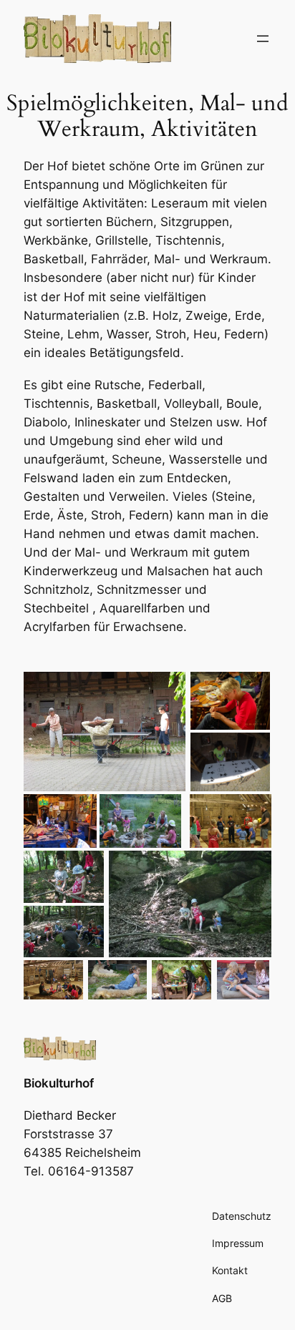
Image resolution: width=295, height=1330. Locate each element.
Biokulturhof (59, 1083)
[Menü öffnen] (262, 38)
